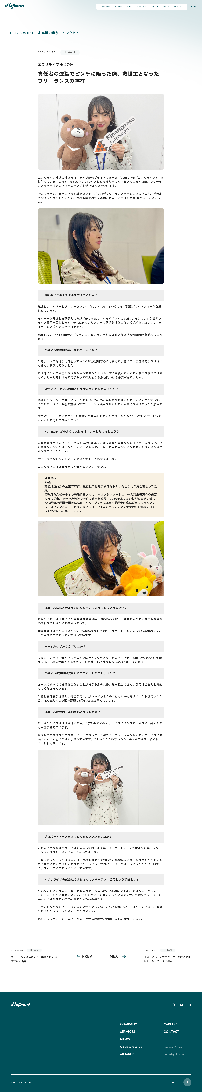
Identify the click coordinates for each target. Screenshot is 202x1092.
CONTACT (178, 7)
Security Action (174, 1054)
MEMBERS (154, 7)
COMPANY (106, 7)
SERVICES (118, 7)
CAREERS (166, 7)
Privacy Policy (173, 1047)
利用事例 (70, 52)
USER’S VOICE (141, 7)
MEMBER (127, 1054)
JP (192, 7)
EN (195, 7)
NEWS (129, 7)
